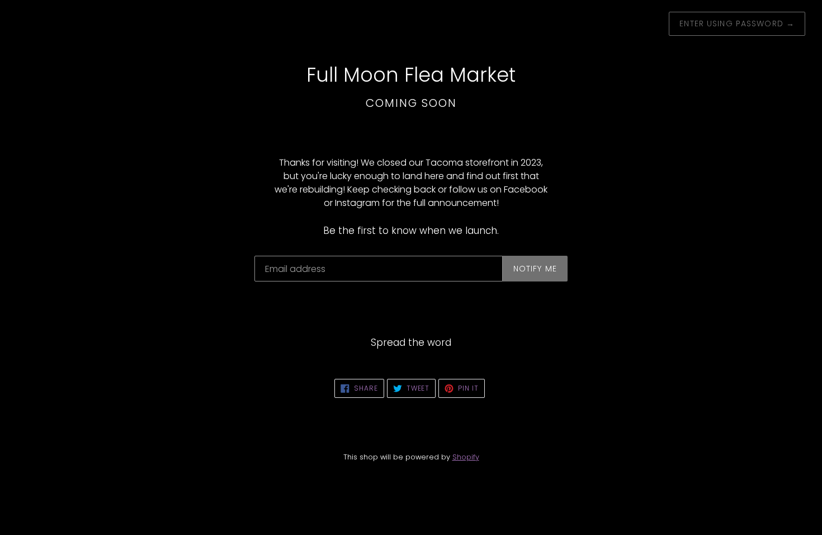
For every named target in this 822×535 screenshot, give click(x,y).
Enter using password (737, 23)
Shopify (465, 457)
